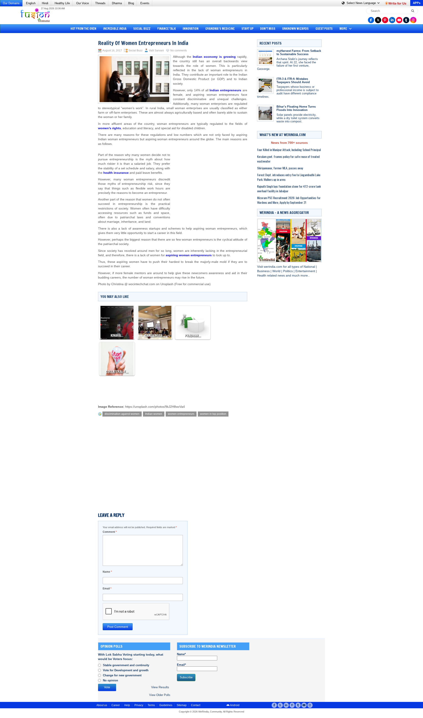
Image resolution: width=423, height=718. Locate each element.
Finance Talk (166, 28)
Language (362, 3)
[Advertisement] (19, 102)
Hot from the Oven (83, 28)
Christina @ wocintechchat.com (133, 284)
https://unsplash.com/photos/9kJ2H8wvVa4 (155, 406)
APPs (416, 3)
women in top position (213, 413)
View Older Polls (159, 695)
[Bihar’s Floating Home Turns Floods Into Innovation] (265, 113)
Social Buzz (141, 28)
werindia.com (273, 266)
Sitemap (182, 705)
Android (234, 705)
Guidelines (165, 705)
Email (107, 588)
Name (107, 571)
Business (264, 271)
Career (115, 705)
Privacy (138, 705)
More (344, 28)
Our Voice (82, 3)
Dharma (117, 3)
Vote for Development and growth (125, 670)
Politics (288, 271)
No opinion (110, 680)
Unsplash (166, 284)
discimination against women (122, 413)
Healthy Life (62, 3)
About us (101, 705)
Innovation (191, 28)
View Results (160, 687)
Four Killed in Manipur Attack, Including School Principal (289, 149)
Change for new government (122, 675)
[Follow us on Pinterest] (385, 20)
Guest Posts (324, 28)
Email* (181, 664)
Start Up (247, 28)
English (30, 3)
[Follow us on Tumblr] (406, 20)
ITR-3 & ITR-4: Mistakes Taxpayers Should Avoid (293, 80)
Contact (195, 705)
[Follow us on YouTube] (399, 20)
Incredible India (114, 28)
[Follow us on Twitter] (378, 20)
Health (262, 275)
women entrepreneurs (181, 413)
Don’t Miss (267, 28)
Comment (110, 531)
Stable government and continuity (126, 665)
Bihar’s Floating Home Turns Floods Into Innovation (296, 108)
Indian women (153, 413)
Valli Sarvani (156, 50)
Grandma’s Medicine (220, 28)
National (310, 266)
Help (127, 705)
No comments (178, 50)
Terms (151, 705)
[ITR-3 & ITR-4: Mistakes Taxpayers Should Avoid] (265, 85)
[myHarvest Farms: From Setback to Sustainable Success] (265, 57)
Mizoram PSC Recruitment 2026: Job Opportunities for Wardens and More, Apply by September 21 (289, 200)
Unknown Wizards (295, 28)
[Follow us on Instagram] (413, 20)
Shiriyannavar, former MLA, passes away (280, 168)
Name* (181, 654)
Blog (131, 3)
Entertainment (305, 271)
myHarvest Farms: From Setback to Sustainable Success (298, 52)
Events (144, 3)
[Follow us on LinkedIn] (392, 20)
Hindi (45, 3)
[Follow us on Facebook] (371, 20)
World (276, 271)
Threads (100, 3)
